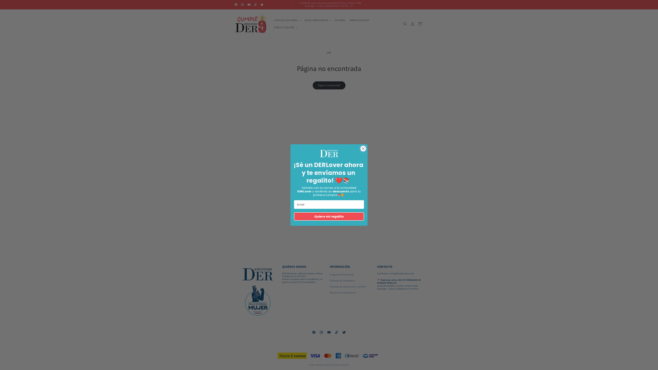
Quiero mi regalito (329, 216)
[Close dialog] (363, 149)
